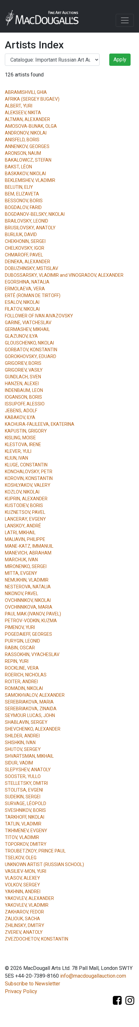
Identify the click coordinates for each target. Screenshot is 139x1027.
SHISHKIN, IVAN (20, 742)
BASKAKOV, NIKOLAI (25, 173)
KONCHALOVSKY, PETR (28, 471)
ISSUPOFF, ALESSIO (25, 403)
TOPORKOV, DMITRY (26, 844)
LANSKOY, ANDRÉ (23, 525)
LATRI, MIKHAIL (20, 532)
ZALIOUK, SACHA (22, 918)
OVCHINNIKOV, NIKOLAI (28, 600)
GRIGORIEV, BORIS (23, 363)
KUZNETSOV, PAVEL (25, 512)
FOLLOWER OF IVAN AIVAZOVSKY (39, 315)
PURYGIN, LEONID (22, 640)
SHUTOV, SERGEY (23, 749)
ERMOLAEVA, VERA (25, 288)
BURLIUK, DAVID (21, 234)
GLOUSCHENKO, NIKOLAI (29, 342)
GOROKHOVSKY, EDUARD (30, 356)
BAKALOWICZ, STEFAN (28, 160)
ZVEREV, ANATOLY (24, 932)
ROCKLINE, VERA (22, 668)
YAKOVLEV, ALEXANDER (29, 898)
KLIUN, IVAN (16, 458)
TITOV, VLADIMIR (22, 837)
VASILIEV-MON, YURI (25, 871)
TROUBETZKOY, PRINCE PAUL (35, 850)
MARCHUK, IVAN (21, 559)
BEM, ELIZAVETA (22, 193)
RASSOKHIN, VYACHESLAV (32, 654)
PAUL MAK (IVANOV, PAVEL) (33, 613)
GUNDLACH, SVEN (23, 376)
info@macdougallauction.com (93, 976)
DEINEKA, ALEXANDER (27, 261)
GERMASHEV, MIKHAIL (27, 329)
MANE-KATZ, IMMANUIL (29, 546)
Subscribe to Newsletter (32, 984)
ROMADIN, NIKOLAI (24, 688)
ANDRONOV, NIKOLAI (26, 132)
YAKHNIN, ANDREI (22, 891)
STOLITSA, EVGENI (24, 790)
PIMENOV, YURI (20, 627)
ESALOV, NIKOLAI (22, 302)
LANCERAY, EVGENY (25, 519)
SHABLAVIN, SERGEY (26, 722)
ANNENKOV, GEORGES (27, 146)
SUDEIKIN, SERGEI (22, 796)
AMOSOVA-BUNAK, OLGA (31, 126)
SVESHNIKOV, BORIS (25, 810)
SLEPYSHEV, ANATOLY (28, 769)
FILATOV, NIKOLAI (22, 309)
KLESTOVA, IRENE (23, 444)
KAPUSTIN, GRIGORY (26, 431)
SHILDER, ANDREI (22, 735)
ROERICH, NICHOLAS (26, 674)
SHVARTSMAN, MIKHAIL (29, 756)
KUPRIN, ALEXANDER (26, 498)
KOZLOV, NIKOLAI (22, 491)
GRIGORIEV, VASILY (24, 370)
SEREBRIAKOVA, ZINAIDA (31, 708)
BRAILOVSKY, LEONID (26, 221)
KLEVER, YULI (18, 451)
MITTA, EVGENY (21, 573)
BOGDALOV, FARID (23, 207)
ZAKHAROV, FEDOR (24, 911)
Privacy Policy (21, 991)
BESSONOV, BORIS (24, 200)
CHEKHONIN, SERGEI (25, 241)
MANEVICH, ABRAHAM (28, 552)
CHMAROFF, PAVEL (24, 254)
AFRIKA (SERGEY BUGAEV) (32, 99)
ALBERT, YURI (18, 105)
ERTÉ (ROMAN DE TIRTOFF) (32, 295)
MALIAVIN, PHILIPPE (25, 539)
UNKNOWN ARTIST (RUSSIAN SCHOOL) (44, 864)
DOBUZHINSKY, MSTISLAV (31, 268)
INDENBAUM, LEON (24, 390)
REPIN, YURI (16, 661)
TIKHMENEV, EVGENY (26, 830)
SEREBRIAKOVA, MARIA (29, 701)
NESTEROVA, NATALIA (28, 586)
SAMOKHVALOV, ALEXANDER (35, 695)
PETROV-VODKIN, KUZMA (31, 620)
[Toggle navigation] (125, 20)
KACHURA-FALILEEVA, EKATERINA (39, 424)
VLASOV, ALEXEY (22, 878)
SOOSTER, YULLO (23, 776)
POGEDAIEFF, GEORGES (28, 634)
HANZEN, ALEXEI (22, 383)
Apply (119, 59)
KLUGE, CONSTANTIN (26, 464)
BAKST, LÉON (18, 166)
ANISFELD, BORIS (22, 139)
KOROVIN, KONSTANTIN (29, 478)
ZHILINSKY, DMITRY (24, 925)
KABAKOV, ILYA (20, 417)
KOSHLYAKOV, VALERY (27, 485)
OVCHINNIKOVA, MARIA (28, 607)
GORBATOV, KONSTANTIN (31, 349)
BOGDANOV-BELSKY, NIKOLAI (35, 214)
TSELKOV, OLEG (21, 857)
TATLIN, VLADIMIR (23, 823)
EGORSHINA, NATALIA (27, 281)
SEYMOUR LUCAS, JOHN (30, 715)
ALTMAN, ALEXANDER (27, 119)
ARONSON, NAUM (23, 153)
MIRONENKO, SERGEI (26, 566)
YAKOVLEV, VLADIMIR (26, 905)
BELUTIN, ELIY (19, 187)
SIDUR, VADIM (19, 762)
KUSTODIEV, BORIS (24, 505)
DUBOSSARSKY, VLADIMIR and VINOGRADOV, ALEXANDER (64, 275)
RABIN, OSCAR (20, 647)
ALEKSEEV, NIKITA (23, 112)
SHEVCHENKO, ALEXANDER (32, 729)
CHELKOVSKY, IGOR (24, 248)
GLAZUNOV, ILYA (21, 336)
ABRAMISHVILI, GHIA (26, 92)
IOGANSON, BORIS (23, 397)
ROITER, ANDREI (21, 681)
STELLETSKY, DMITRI (26, 783)
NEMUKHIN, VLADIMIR (26, 580)
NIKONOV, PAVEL (21, 593)
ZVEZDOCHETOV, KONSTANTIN (36, 939)
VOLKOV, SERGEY (22, 884)
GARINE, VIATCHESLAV (28, 322)
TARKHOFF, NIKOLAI (24, 817)
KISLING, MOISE (20, 437)
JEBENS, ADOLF (21, 410)
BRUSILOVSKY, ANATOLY (30, 227)
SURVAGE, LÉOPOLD (25, 803)
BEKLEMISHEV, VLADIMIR (30, 180)
